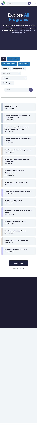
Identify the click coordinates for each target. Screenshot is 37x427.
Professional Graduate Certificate (7, 350)
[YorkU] (15, 416)
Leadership (4, 340)
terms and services (28, 398)
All (3, 59)
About (21, 343)
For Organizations (5, 354)
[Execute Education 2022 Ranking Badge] (30, 416)
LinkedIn (29, 407)
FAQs (2, 373)
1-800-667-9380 (18, 380)
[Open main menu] (34, 3)
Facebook (16, 407)
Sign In (3, 364)
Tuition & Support (5, 367)
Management (5, 346)
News (21, 346)
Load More (18, 263)
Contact (22, 340)
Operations (4, 343)
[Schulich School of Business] (6, 416)
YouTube (23, 407)
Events (3, 370)
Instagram (8, 407)
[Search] (29, 3)
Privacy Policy (19, 423)
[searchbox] (18, 3)
